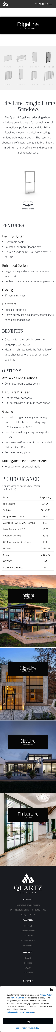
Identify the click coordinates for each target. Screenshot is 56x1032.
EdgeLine (28, 963)
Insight (28, 958)
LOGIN (41, 4)
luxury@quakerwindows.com (28, 905)
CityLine (28, 967)
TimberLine (28, 972)
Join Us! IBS (28, 935)
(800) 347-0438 (28, 914)
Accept (28, 1021)
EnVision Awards (28, 940)
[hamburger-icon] (50, 4)
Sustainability (28, 945)
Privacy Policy (33, 1028)
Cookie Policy (21, 1028)
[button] (52, 989)
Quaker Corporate (28, 930)
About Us (28, 925)
